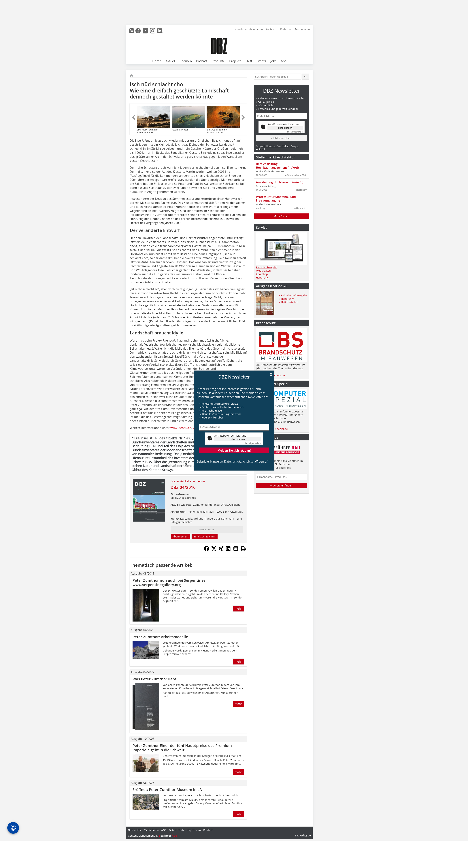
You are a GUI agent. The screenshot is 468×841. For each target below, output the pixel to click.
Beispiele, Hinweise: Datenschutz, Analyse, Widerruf (232, 461)
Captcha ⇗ (253, 443)
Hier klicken (238, 439)
